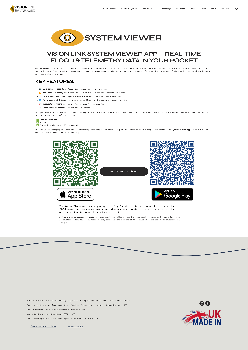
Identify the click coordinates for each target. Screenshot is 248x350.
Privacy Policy (75, 326)
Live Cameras (109, 9)
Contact (225, 9)
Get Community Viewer (124, 171)
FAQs (236, 9)
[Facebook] (207, 303)
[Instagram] (201, 303)
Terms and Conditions (43, 326)
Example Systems (129, 9)
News (204, 9)
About (213, 9)
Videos (193, 9)
